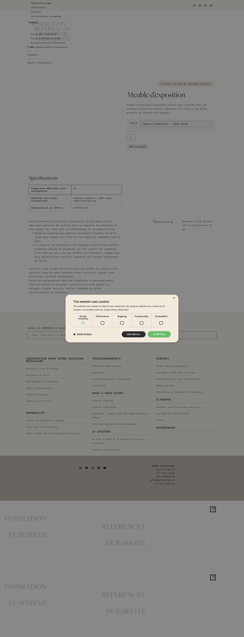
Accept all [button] (159, 334)
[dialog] (122, 318)
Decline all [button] (133, 334)
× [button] (174, 298)
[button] (82, 334)
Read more (123, 309)
